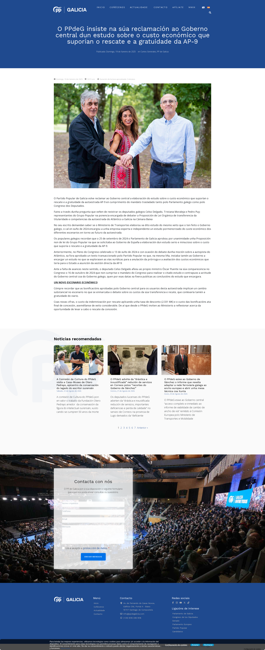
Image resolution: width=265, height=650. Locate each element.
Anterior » (142, 427)
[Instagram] (177, 603)
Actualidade (139, 7)
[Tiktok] (188, 603)
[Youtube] (181, 603)
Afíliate (178, 7)
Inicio (101, 7)
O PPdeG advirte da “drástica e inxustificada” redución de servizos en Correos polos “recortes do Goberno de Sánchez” (131, 384)
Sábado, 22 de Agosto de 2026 (69, 391)
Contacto (161, 7)
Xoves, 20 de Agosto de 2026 (175, 394)
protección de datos (95, 548)
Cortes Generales (148, 51)
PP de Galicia (163, 51)
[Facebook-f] (173, 603)
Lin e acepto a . (87, 548)
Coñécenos (117, 7)
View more (65, 648)
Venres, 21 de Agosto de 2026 (122, 391)
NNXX (192, 7)
